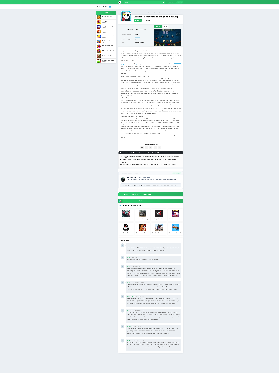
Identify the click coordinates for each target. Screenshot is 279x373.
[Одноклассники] (150, 147)
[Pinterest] (159, 147)
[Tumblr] (155, 147)
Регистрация (171, 2)
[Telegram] (142, 147)
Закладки (148, 20)
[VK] (146, 147)
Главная (98, 6)
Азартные (137, 37)
